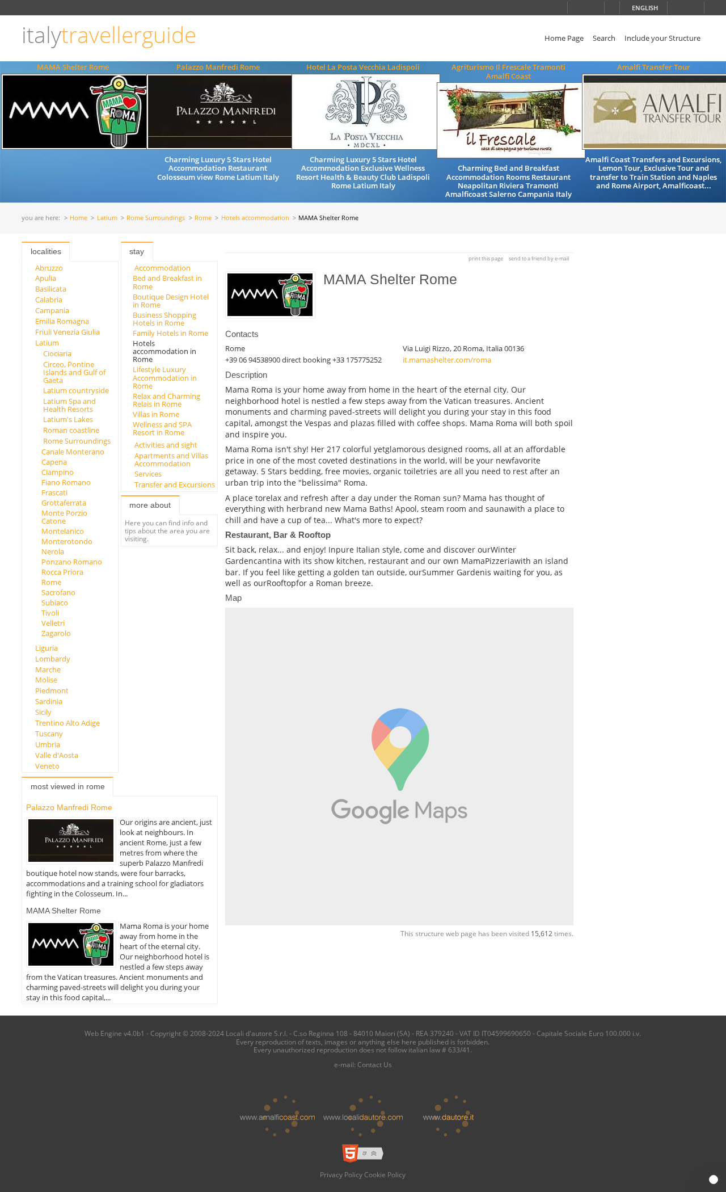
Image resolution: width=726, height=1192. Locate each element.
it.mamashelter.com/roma (447, 360)
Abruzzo (49, 268)
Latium (107, 218)
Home (78, 218)
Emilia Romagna (62, 321)
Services (148, 474)
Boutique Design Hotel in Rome (171, 301)
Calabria (48, 300)
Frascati (54, 492)
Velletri (53, 623)
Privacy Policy (341, 1174)
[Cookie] (713, 1179)
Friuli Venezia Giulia (67, 332)
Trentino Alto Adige (67, 723)
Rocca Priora (62, 572)
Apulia (45, 278)
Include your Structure (662, 38)
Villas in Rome (156, 414)
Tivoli (50, 613)
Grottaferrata (63, 503)
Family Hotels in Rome (170, 333)
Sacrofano (58, 592)
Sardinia (48, 701)
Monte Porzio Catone (64, 517)
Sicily (43, 712)
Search (604, 38)
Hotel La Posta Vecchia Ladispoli (363, 67)
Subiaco (54, 602)
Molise (46, 680)
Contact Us (374, 1064)
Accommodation (162, 268)
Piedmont (52, 690)
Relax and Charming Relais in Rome (166, 400)
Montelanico (62, 531)
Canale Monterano (72, 452)
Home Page (564, 38)
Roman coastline (71, 430)
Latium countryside (76, 390)
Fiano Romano (66, 482)
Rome (203, 218)
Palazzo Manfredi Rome (218, 67)
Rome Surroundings (155, 218)
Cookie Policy (385, 1174)
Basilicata (50, 289)
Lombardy (52, 659)
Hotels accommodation (255, 218)
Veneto (47, 766)
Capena (54, 462)
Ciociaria (57, 353)
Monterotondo (66, 541)
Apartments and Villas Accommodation (171, 459)
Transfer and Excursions (174, 484)
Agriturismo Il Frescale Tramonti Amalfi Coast (508, 71)
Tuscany (49, 734)
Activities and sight (165, 445)
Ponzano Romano (71, 562)
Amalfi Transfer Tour (653, 67)
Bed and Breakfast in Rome (167, 282)
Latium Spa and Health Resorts (69, 405)
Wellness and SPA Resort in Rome (162, 428)
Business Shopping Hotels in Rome (164, 319)
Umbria (47, 744)
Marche (48, 669)
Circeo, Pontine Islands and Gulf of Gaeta (74, 372)
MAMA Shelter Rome (73, 67)
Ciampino (57, 472)
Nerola (52, 551)
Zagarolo (56, 633)
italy (109, 35)
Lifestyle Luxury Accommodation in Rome (165, 377)
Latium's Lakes (68, 419)
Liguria (46, 648)
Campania (52, 310)
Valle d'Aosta (56, 755)
